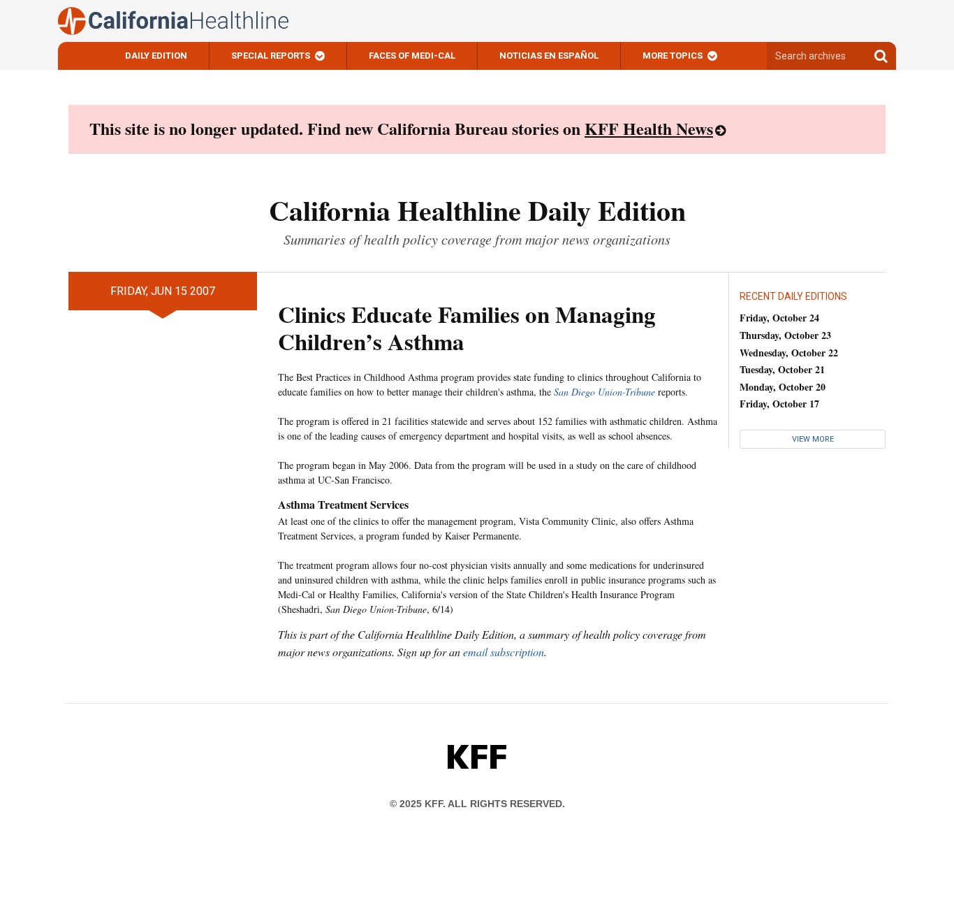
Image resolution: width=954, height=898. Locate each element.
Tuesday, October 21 (782, 369)
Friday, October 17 (779, 403)
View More (813, 439)
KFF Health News (649, 128)
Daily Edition (156, 55)
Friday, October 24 (779, 317)
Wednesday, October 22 (789, 352)
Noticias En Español (549, 55)
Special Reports (270, 55)
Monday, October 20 (782, 386)
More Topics (673, 55)
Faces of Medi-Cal (412, 55)
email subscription (503, 651)
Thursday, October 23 (785, 335)
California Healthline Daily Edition (477, 210)
